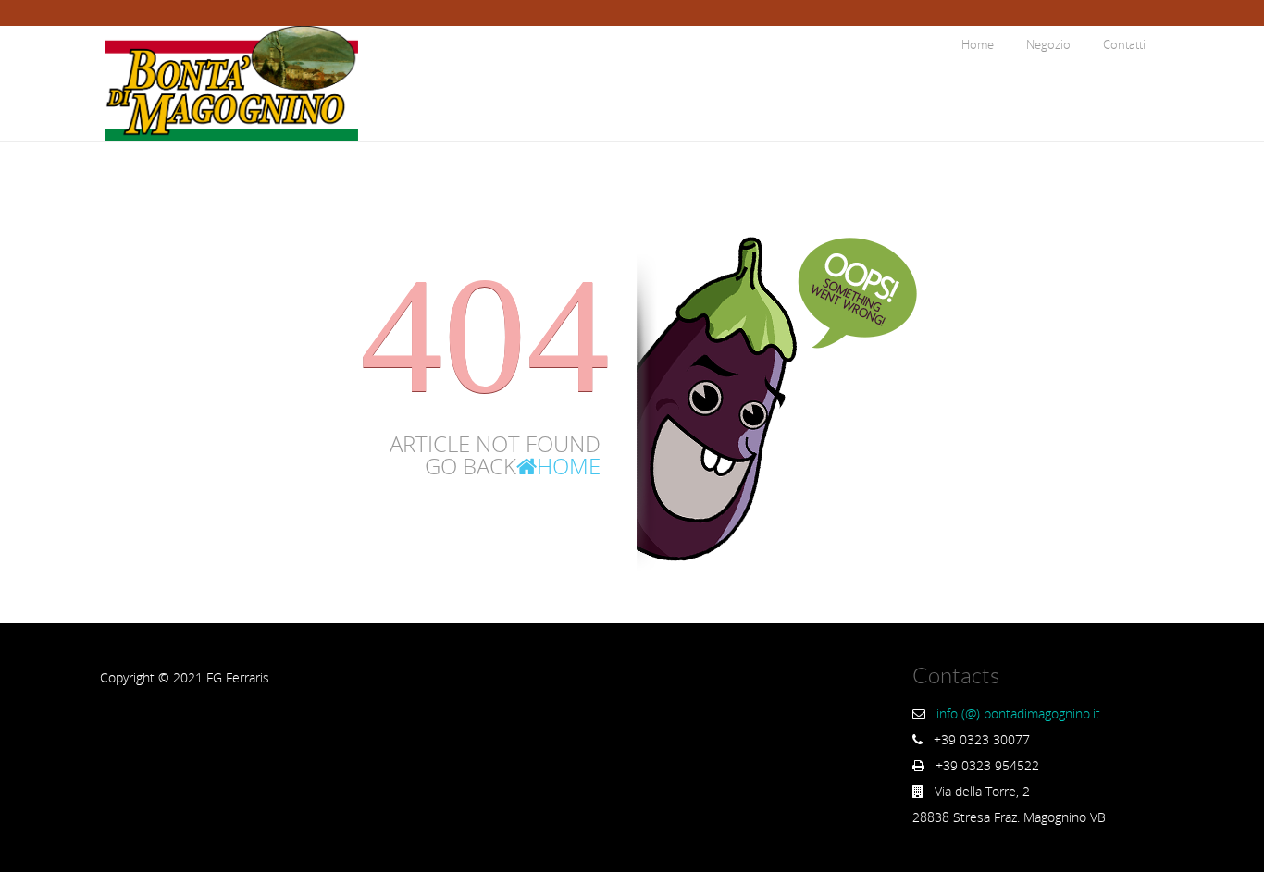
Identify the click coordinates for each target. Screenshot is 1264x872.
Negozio (1048, 44)
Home (977, 44)
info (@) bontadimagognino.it (1018, 713)
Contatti (1124, 44)
